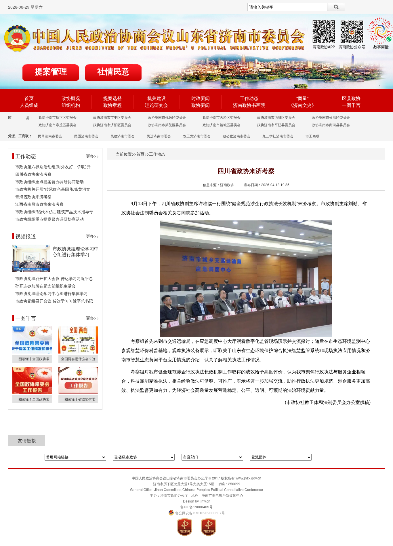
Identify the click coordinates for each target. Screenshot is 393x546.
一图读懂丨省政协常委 (78, 398)
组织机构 (71, 105)
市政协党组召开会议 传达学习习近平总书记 (54, 301)
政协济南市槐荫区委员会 (167, 117)
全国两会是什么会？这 (78, 358)
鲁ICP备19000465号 (196, 506)
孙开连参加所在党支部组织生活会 (45, 286)
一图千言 (351, 105)
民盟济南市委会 (86, 135)
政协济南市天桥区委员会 (222, 117)
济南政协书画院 (249, 105)
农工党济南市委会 (197, 135)
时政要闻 (200, 98)
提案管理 (51, 71)
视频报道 (25, 236)
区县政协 (351, 98)
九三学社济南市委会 (277, 135)
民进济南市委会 (159, 135)
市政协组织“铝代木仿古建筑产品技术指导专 (54, 211)
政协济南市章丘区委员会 (58, 124)
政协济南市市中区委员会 (112, 117)
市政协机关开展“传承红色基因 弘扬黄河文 (52, 189)
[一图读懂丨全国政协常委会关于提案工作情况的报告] (32, 351)
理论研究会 (156, 105)
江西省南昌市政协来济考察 (39, 204)
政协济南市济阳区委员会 (112, 124)
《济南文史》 (302, 105)
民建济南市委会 (122, 135)
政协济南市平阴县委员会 (276, 124)
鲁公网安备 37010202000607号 (196, 512)
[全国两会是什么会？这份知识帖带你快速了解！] (78, 351)
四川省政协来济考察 (33, 174)
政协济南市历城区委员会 (276, 117)
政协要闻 (200, 105)
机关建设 (156, 98)
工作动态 (249, 98)
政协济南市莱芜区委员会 (167, 124)
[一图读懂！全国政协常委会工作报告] (32, 392)
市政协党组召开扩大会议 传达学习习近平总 (54, 278)
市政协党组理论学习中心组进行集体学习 (76, 251)
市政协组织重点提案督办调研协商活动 (49, 181)
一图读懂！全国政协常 (32, 398)
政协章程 (112, 105)
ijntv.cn (205, 500)
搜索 (336, 7)
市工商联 (312, 135)
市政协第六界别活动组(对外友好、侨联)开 (53, 166)
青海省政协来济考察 (33, 196)
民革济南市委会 (50, 135)
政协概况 (71, 98)
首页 (29, 98)
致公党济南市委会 (236, 135)
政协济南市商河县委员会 (331, 124)
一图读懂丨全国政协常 (32, 358)
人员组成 (29, 105)
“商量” (302, 98)
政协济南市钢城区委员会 (222, 124)
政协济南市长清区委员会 (331, 117)
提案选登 (112, 98)
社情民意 (113, 71)
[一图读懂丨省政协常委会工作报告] (78, 392)
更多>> (92, 156)
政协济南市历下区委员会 (58, 117)
